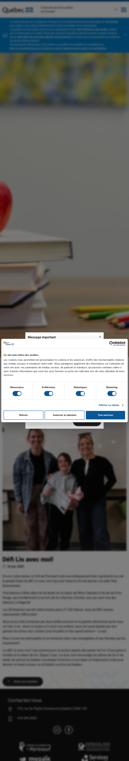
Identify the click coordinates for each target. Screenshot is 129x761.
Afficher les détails (109, 405)
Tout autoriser (105, 415)
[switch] (48, 393)
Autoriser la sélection (64, 415)
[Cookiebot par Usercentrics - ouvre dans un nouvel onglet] (111, 343)
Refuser (23, 415)
